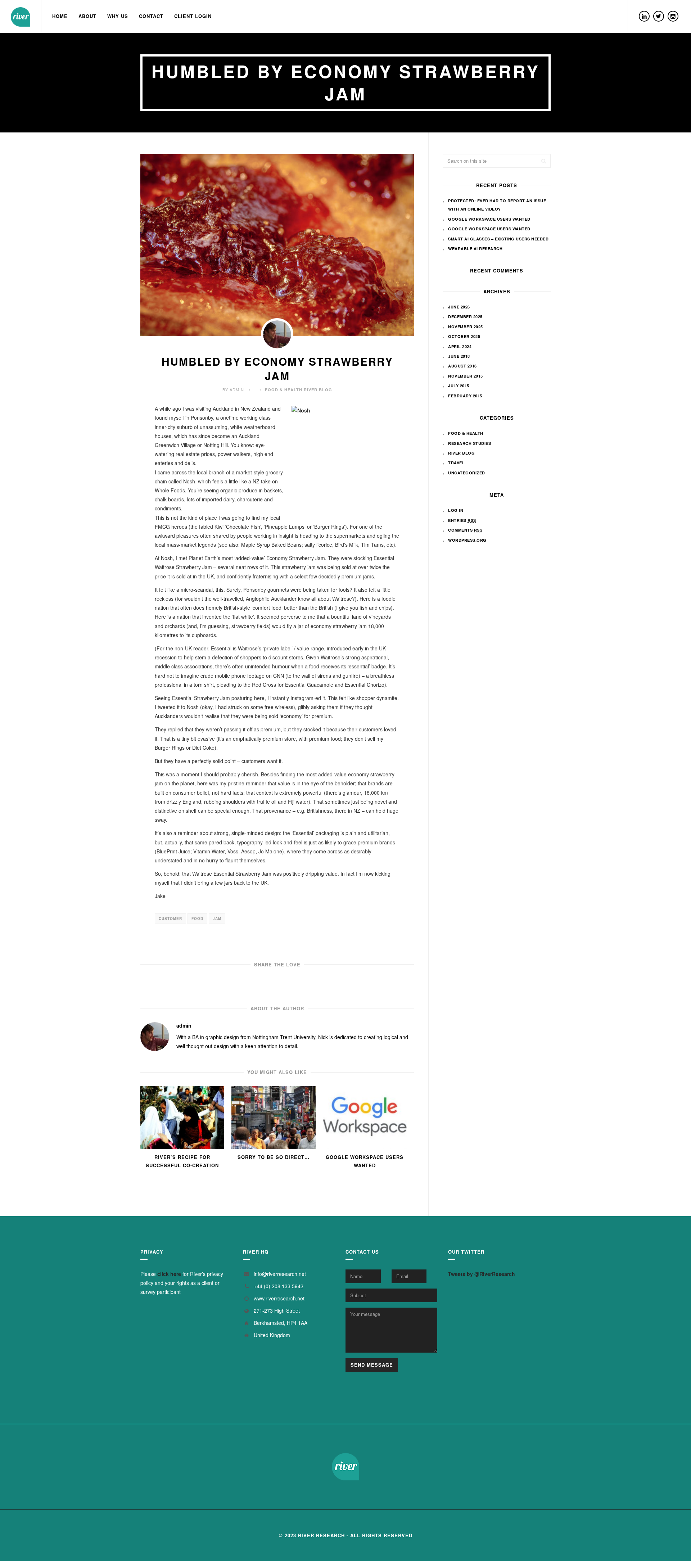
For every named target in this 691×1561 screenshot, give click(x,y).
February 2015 (465, 395)
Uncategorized (466, 472)
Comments (465, 530)
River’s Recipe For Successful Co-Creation (182, 1161)
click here (169, 1273)
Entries (462, 520)
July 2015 (458, 385)
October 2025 (464, 336)
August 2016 (462, 366)
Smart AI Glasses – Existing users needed (498, 239)
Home (60, 16)
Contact (151, 16)
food (197, 918)
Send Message (372, 1364)
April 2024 (459, 346)
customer (170, 918)
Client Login (193, 16)
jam (217, 918)
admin (183, 1025)
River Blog (318, 389)
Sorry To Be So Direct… (274, 1157)
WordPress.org (467, 540)
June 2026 (459, 307)
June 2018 (459, 356)
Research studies (469, 443)
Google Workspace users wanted (364, 1161)
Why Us (117, 16)
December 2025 (465, 316)
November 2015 (465, 376)
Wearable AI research (475, 248)
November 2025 (465, 326)
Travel (456, 462)
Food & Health (283, 389)
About (87, 16)
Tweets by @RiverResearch (481, 1273)
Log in (455, 510)
